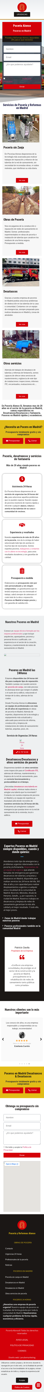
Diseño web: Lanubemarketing (22, 1357)
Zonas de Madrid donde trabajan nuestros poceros (19, 919)
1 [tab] (20, 1064)
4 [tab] (27, 1064)
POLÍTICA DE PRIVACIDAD (22, 1345)
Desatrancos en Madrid (15, 1283)
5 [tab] (29, 1064)
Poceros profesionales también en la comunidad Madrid (21, 927)
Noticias (8, 1265)
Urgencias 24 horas (13, 1254)
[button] (22, 919)
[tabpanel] (22, 1039)
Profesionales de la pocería (16, 1260)
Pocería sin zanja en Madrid (17, 1277)
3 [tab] (24, 1064)
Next (41, 1039)
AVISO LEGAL (22, 1340)
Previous (3, 1039)
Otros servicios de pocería (16, 1294)
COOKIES (22, 1351)
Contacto (9, 1249)
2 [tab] (22, 1064)
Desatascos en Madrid (14, 1288)
